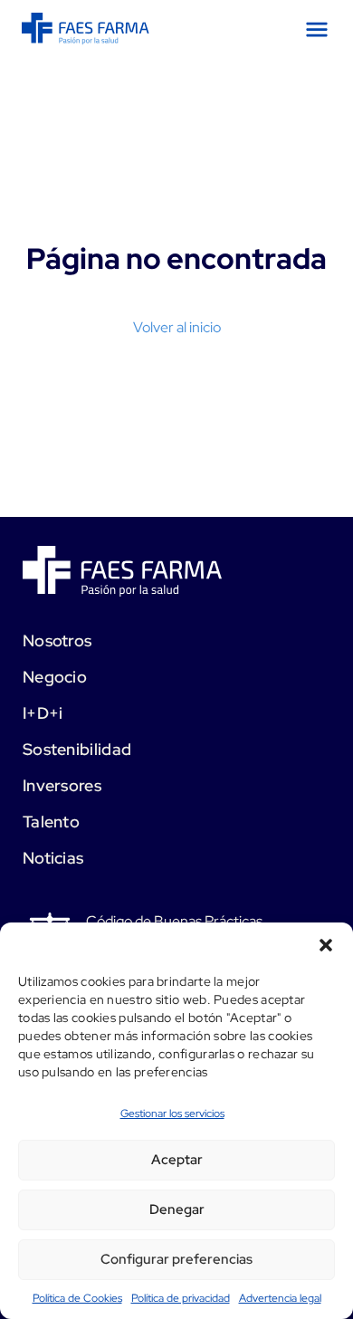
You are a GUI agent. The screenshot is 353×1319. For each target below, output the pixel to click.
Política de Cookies (77, 1298)
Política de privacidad (180, 1298)
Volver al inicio (177, 327)
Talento (51, 821)
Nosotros (57, 640)
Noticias (53, 857)
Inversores (62, 785)
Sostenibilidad (77, 749)
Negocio (55, 676)
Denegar (177, 1209)
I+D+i (43, 713)
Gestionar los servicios (172, 1113)
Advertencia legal (280, 1298)
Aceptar (177, 1160)
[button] (326, 945)
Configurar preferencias (176, 1259)
